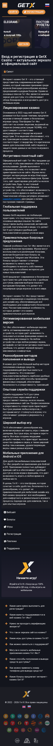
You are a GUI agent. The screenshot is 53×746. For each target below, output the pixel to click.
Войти (13, 12)
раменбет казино (12, 199)
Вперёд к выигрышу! (26, 585)
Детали (23, 44)
